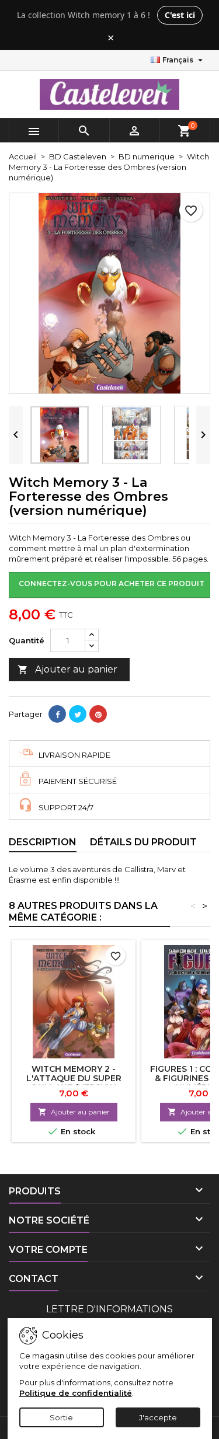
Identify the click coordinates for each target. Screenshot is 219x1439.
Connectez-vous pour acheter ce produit (111, 583)
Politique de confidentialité (75, 1393)
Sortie (61, 1417)
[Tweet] (77, 714)
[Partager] (57, 714)
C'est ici (180, 14)
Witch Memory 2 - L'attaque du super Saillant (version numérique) (73, 1083)
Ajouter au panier (67, 669)
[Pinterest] (98, 714)
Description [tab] (43, 842)
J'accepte (158, 1417)
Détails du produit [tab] (143, 842)
